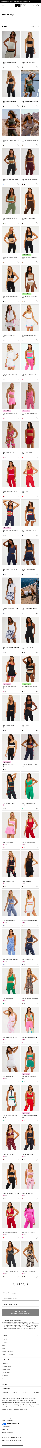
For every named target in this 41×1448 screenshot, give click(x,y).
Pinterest (36, 1392)
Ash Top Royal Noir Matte (9, 686)
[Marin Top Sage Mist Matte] (11, 200)
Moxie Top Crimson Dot (9, 1154)
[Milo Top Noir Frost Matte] (30, 44)
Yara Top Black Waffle (8, 725)
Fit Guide (4, 1342)
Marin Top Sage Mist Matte (9, 218)
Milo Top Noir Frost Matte (28, 62)
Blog (3, 1345)
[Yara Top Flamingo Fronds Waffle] (30, 396)
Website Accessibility (8, 1432)
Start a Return (6, 1369)
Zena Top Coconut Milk (8, 335)
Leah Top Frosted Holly (8, 803)
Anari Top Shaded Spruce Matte (30, 101)
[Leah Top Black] (30, 708)
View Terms (29, 1328)
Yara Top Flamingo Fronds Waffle (30, 413)
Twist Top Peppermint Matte (10, 1232)
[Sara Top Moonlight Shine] (11, 83)
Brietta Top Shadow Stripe (9, 62)
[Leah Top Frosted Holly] (11, 786)
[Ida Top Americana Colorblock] (30, 747)
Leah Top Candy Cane (27, 1154)
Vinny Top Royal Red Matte (9, 491)
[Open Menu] (3, 5)
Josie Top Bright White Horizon (29, 920)
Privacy (34, 1328)
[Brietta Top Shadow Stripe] (11, 44)
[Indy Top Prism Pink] (11, 825)
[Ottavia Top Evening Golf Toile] (11, 591)
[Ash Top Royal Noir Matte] (11, 669)
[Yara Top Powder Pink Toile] (11, 1020)
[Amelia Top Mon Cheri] (30, 1176)
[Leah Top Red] (30, 474)
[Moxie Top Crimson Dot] (11, 1137)
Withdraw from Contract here (13, 1443)
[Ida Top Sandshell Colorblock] (11, 278)
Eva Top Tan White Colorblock (29, 296)
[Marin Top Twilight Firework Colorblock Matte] (11, 513)
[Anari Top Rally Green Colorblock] (30, 1059)
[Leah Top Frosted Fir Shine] (30, 786)
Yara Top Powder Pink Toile (10, 1037)
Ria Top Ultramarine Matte (28, 569)
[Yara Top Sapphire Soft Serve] (11, 942)
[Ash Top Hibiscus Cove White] (30, 318)
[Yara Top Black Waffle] (11, 708)
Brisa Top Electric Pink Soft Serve (30, 1232)
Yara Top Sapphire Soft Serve (10, 959)
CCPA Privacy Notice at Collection (12, 1440)
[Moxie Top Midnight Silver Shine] (11, 1176)
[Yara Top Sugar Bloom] (11, 435)
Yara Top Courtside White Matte (11, 647)
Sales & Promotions (7, 1351)
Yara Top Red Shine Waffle (28, 842)
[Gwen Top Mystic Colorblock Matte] (11, 239)
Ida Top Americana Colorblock (29, 764)
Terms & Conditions (7, 1420)
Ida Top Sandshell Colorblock (10, 296)
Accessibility (6, 1426)
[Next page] (25, 1284)
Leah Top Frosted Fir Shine (28, 803)
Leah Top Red (25, 491)
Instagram (5, 1392)
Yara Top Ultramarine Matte (10, 569)
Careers (4, 1348)
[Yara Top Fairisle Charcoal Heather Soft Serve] (11, 1254)
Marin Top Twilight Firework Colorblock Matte (14, 530)
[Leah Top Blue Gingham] (11, 903)
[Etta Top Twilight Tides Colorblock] (11, 1098)
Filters (5, 26)
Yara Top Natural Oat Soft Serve (30, 140)
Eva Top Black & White (8, 764)
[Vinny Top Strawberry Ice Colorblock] (30, 356)
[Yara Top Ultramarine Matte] (11, 552)
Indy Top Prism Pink (8, 842)
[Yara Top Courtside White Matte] (11, 630)
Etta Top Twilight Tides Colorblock (11, 1115)
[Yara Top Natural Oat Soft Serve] (30, 122)
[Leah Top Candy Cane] (30, 1137)
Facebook (25, 1392)
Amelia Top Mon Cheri (27, 1193)
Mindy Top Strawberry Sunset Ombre (31, 1037)
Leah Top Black (25, 725)
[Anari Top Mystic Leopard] (30, 1254)
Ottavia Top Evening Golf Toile (10, 608)
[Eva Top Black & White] (11, 747)
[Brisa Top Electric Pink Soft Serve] (30, 1215)
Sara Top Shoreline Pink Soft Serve (11, 413)
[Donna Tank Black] (30, 864)
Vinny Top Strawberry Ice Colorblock (31, 374)
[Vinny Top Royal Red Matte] (11, 474)
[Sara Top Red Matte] (30, 435)
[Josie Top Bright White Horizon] (30, 903)
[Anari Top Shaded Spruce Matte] (30, 83)
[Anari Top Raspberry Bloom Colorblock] (30, 161)
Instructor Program (7, 1354)
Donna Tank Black (26, 881)
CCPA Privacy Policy (8, 1434)
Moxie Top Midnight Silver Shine (11, 1193)
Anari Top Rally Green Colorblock (30, 1076)
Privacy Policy (6, 1429)
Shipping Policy (6, 1366)
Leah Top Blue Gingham (9, 920)
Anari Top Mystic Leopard (28, 1271)
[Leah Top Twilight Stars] (30, 942)
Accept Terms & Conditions (13, 1320)
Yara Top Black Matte (27, 647)
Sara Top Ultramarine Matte (28, 530)
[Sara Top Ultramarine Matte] (30, 513)
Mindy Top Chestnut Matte (28, 218)
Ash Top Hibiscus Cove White (29, 335)
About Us (4, 1339)
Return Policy (6, 1372)
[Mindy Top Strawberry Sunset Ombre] (30, 1020)
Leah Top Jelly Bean (8, 998)
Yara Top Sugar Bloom (8, 452)
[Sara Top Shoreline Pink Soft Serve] (11, 396)
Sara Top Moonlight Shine (9, 101)
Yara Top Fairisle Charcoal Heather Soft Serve (14, 1271)
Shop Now (34, 1)
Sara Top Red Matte (27, 452)
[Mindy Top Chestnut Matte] (30, 200)
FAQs (3, 1379)
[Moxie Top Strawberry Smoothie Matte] (30, 1098)
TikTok (15, 1392)
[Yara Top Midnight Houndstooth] (30, 981)
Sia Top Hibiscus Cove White (10, 374)
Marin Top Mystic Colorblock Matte (30, 257)
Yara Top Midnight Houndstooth (30, 998)
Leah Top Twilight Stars (27, 959)
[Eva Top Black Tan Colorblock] (30, 669)
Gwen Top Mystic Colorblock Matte (12, 257)
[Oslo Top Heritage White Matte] (30, 591)
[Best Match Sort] (35, 26)
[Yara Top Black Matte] (30, 630)
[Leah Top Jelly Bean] (11, 981)
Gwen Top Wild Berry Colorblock (11, 140)
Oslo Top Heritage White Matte (29, 608)
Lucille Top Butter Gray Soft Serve (11, 179)
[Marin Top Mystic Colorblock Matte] (30, 239)
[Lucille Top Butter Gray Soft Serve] (11, 161)
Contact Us (5, 1363)
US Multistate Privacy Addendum (11, 1437)
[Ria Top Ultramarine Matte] (30, 552)
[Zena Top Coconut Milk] (11, 318)
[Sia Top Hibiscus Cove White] (11, 356)
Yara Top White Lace (8, 1076)
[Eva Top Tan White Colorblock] (30, 278)
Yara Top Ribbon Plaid (8, 881)
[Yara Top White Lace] (11, 1059)
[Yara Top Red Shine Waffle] (30, 825)
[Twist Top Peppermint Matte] (11, 1215)
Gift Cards (5, 1376)
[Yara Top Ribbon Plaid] (11, 864)
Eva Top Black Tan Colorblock (29, 686)
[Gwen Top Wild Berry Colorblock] (11, 122)
